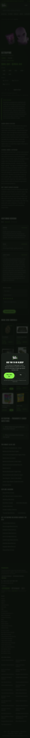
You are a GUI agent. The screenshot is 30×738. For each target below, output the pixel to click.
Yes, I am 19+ (9, 375)
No (21, 375)
